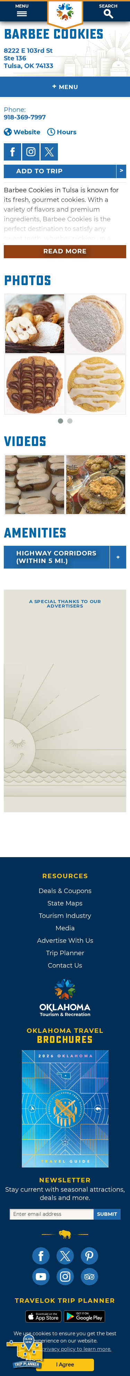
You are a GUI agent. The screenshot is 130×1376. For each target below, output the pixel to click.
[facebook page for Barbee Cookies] (12, 152)
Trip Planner (65, 953)
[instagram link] (65, 1276)
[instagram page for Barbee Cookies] (31, 152)
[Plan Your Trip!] (25, 1352)
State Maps (65, 903)
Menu (21, 6)
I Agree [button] (65, 1365)
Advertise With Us (65, 940)
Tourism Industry (65, 916)
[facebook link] (41, 1255)
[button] (21, 11)
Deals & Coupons (65, 891)
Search (108, 6)
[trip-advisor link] (89, 1276)
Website (27, 132)
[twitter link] (65, 1255)
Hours (67, 132)
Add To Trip (39, 171)
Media (65, 928)
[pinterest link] (89, 1255)
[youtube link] (41, 1276)
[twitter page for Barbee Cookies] (49, 152)
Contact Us (65, 965)
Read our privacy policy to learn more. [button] (65, 1349)
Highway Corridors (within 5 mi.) (56, 557)
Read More (65, 251)
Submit (107, 1214)
